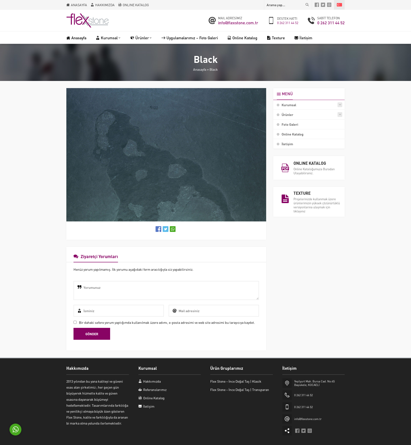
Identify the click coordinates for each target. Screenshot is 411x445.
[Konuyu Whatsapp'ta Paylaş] (173, 229)
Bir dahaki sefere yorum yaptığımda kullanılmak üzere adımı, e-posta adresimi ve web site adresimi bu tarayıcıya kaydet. (167, 322)
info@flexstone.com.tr (238, 22)
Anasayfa (199, 69)
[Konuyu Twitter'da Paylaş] (165, 229)
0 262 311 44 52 (287, 22)
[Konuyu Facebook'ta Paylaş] (158, 229)
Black (214, 69)
